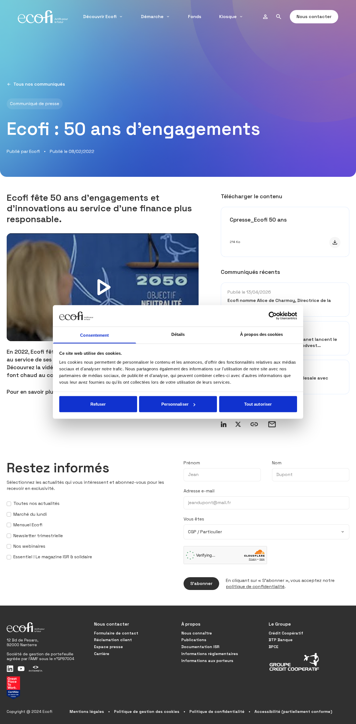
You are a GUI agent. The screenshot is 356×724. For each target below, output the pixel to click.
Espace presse (108, 646)
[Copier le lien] (254, 424)
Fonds (194, 16)
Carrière (101, 653)
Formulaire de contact (116, 633)
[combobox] (266, 531)
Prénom (192, 463)
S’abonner (201, 583)
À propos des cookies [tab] (261, 334)
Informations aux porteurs (207, 660)
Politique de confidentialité (216, 711)
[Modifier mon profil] (265, 16)
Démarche (152, 16)
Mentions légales (87, 711)
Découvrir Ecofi (100, 16)
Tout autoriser (258, 404)
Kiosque (228, 16)
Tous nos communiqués (39, 84)
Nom (276, 463)
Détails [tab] (178, 334)
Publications (193, 639)
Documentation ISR (200, 646)
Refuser (98, 404)
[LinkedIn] (10, 668)
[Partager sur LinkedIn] (223, 424)
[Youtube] (21, 668)
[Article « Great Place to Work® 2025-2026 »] (13, 687)
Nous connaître (196, 633)
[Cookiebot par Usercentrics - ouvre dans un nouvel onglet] (272, 316)
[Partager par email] (272, 424)
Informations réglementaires (209, 653)
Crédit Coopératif (286, 633)
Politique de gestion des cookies (146, 711)
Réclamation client (113, 639)
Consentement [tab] (94, 335)
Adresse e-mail (199, 491)
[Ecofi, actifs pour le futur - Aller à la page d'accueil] (43, 16)
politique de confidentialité (255, 586)
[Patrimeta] (35, 668)
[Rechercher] (278, 16)
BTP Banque (281, 639)
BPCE (273, 646)
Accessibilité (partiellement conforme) (293, 711)
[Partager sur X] (238, 424)
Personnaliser (175, 404)
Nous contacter (314, 16)
